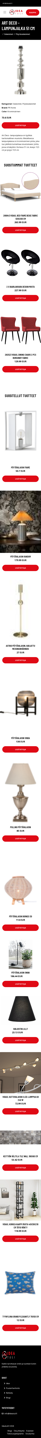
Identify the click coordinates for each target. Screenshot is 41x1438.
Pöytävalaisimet (23, 34)
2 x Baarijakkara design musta (20, 286)
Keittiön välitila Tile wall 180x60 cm (20, 1156)
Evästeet (29, 1431)
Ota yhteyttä (19, 1431)
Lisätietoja (20, 125)
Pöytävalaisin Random (20, 556)
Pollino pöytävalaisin (20, 827)
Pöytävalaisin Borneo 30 (20, 916)
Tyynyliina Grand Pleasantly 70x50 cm (20, 1316)
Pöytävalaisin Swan (20, 972)
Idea (8, 1383)
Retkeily (9, 1393)
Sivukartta (30, 1433)
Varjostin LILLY (20, 1028)
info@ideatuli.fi (7, 3)
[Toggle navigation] (5, 12)
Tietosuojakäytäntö (15, 1433)
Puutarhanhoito (13, 1388)
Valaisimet (8, 34)
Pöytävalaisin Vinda (20, 738)
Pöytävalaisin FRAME (20, 467)
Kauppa (32, 12)
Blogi (8, 1397)
